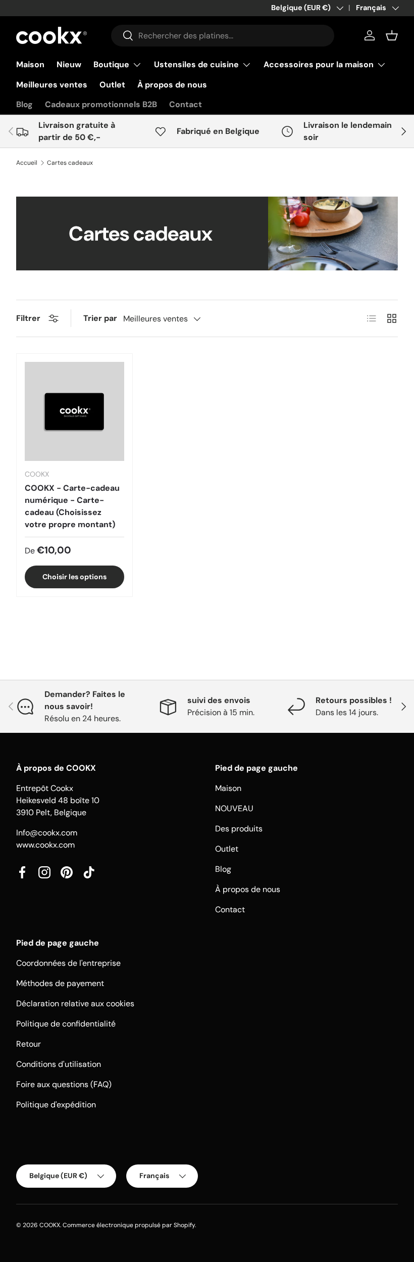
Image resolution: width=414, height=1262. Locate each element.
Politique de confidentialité (66, 1023)
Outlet (112, 84)
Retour (28, 1044)
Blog (24, 104)
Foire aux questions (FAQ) (64, 1084)
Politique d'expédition (56, 1104)
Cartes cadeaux (70, 163)
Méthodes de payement (60, 983)
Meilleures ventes (51, 84)
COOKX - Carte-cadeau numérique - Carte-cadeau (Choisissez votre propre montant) (72, 506)
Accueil (26, 163)
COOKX (49, 1225)
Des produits (239, 828)
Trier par (100, 318)
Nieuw (69, 64)
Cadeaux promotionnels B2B (101, 104)
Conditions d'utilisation (58, 1064)
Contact (185, 104)
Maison (30, 64)
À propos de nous (172, 84)
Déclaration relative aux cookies (75, 1003)
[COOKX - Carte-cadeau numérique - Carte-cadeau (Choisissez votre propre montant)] (74, 411)
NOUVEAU (234, 808)
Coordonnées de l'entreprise (68, 963)
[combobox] (222, 35)
